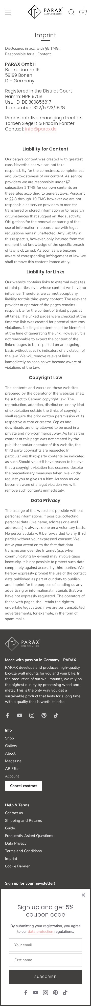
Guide (10, 828)
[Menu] (8, 12)
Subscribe (45, 977)
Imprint (11, 858)
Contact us (14, 812)
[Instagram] (45, 992)
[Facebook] (25, 992)
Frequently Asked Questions (29, 835)
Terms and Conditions (23, 850)
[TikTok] (65, 992)
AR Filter (12, 768)
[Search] (71, 12)
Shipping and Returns (23, 820)
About (10, 753)
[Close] (83, 895)
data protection (40, 931)
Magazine (13, 760)
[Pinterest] (55, 992)
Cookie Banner (17, 866)
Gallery (11, 745)
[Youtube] (35, 992)
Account (12, 776)
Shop (9, 738)
